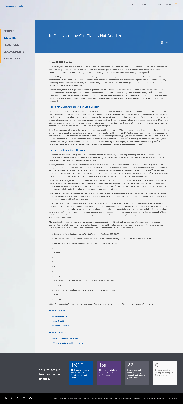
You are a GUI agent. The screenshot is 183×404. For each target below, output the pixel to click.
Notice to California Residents (123, 398)
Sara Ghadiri (58, 321)
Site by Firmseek (173, 398)
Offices (168, 4)
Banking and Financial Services (66, 338)
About (134, 4)
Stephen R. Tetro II (61, 326)
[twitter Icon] (18, 398)
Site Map (137, 398)
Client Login (62, 398)
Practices (11, 44)
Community (156, 4)
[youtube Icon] (30, 398)
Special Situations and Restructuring (68, 343)
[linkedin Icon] (12, 398)
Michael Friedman (60, 316)
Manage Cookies (96, 398)
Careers (144, 4)
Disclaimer (86, 398)
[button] (167, 42)
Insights (9, 37)
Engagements (13, 51)
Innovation (11, 58)
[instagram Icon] (24, 398)
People (8, 31)
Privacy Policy (107, 398)
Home (55, 398)
